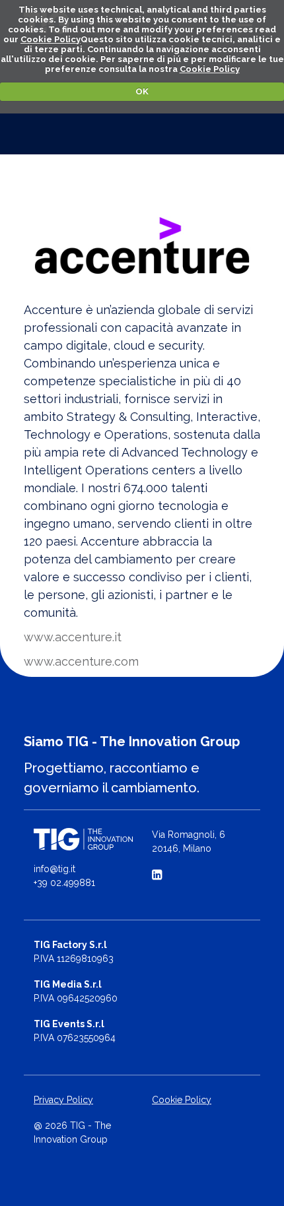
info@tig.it (54, 869)
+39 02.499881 (64, 882)
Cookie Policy (50, 39)
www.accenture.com (81, 661)
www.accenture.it (73, 637)
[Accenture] (142, 245)
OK (142, 91)
